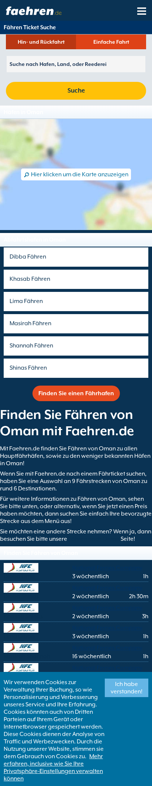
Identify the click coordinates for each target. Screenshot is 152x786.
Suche (76, 90)
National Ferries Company (107, 567)
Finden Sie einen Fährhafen (76, 393)
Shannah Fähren (31, 345)
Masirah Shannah (27, 656)
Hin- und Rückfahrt (41, 42)
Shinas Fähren (28, 367)
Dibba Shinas (21, 596)
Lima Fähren (26, 301)
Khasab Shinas (23, 616)
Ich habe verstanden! (126, 688)
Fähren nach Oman (94, 539)
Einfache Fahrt (111, 42)
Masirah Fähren (30, 323)
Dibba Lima (19, 576)
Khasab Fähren (30, 279)
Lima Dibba (19, 636)
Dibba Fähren (28, 256)
